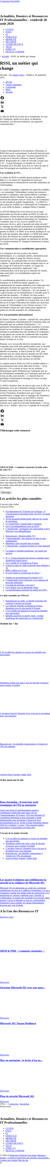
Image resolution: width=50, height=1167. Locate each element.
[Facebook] (25, 98)
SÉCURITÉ (11, 42)
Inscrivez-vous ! (7, 917)
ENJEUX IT (11, 37)
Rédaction (14, 1155)
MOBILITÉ (11, 39)
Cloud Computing (13, 84)
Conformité (11, 87)
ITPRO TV (11, 49)
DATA (9, 32)
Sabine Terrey (18, 75)
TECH (9, 47)
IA (7, 34)
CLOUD (9, 29)
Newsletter (32, 1155)
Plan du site (23, 1160)
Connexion (13, 1104)
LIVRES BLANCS (14, 44)
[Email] (25, 111)
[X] (25, 106)
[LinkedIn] (25, 102)
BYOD (9, 82)
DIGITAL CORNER (15, 52)
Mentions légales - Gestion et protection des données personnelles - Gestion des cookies (25, 1157)
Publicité (23, 1155)
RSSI (8, 89)
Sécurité (5, 56)
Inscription (24, 1104)
